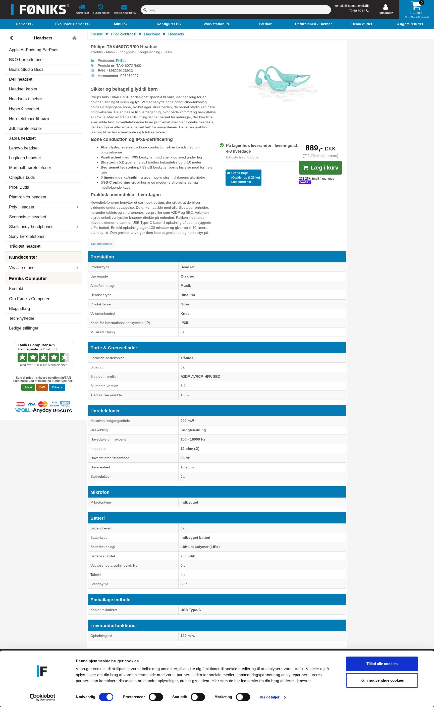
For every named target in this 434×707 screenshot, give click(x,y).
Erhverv (57, 387)
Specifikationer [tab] (102, 244)
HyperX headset (24, 108)
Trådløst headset (24, 246)
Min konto (386, 13)
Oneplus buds (22, 177)
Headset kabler (23, 89)
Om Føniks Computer (29, 298)
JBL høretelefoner (25, 128)
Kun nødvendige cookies (382, 680)
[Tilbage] (12, 38)
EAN (42, 387)
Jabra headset (22, 138)
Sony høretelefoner (27, 236)
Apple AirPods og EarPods (34, 49)
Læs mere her (241, 182)
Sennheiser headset (27, 216)
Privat (28, 387)
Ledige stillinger (23, 328)
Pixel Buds (19, 187)
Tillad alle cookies (382, 664)
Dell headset (20, 79)
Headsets (43, 38)
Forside (97, 34)
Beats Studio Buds (26, 69)
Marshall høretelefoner (30, 167)
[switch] (156, 697)
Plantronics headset (27, 197)
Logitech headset (25, 157)
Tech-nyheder (21, 318)
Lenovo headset (24, 148)
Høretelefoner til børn (29, 118)
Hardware (152, 34)
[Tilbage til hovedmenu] (75, 38)
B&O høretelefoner (26, 59)
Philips (121, 61)
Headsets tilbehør (25, 98)
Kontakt (16, 288)
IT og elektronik (123, 34)
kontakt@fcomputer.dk (350, 6)
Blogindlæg (19, 308)
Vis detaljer (270, 697)
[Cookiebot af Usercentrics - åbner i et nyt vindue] (43, 697)
